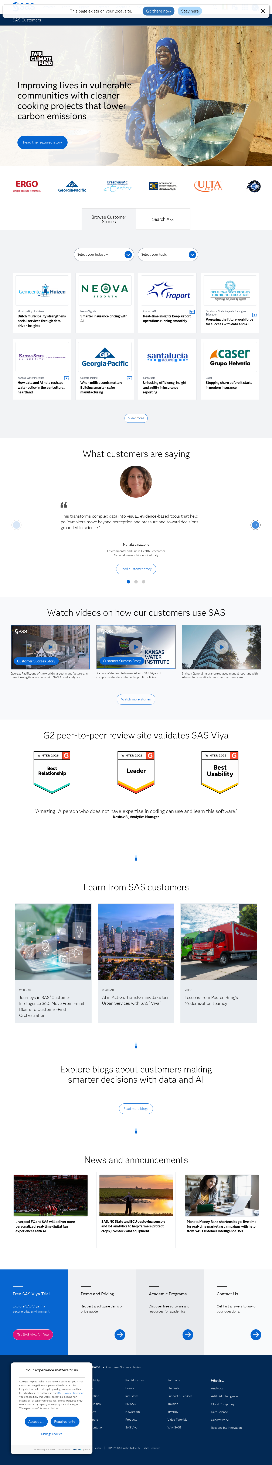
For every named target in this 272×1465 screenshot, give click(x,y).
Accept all (36, 1422)
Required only (64, 1422)
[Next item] (255, 525)
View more (136, 418)
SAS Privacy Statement (70, 1393)
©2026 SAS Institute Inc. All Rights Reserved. (134, 1448)
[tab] (109, 219)
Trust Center (94, 1448)
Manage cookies (51, 1434)
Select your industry (92, 254)
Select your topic (154, 254)
